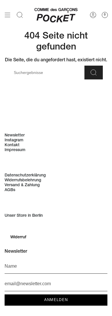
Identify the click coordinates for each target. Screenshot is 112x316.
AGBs (10, 190)
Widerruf (18, 237)
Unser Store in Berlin (24, 216)
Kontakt (12, 145)
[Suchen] (93, 72)
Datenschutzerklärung (25, 176)
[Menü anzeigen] (7, 14)
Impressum (15, 150)
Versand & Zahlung (22, 185)
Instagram (14, 140)
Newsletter (15, 136)
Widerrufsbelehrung (23, 180)
